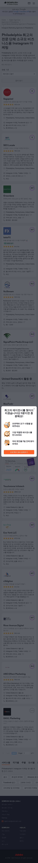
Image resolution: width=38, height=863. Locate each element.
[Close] (34, 408)
